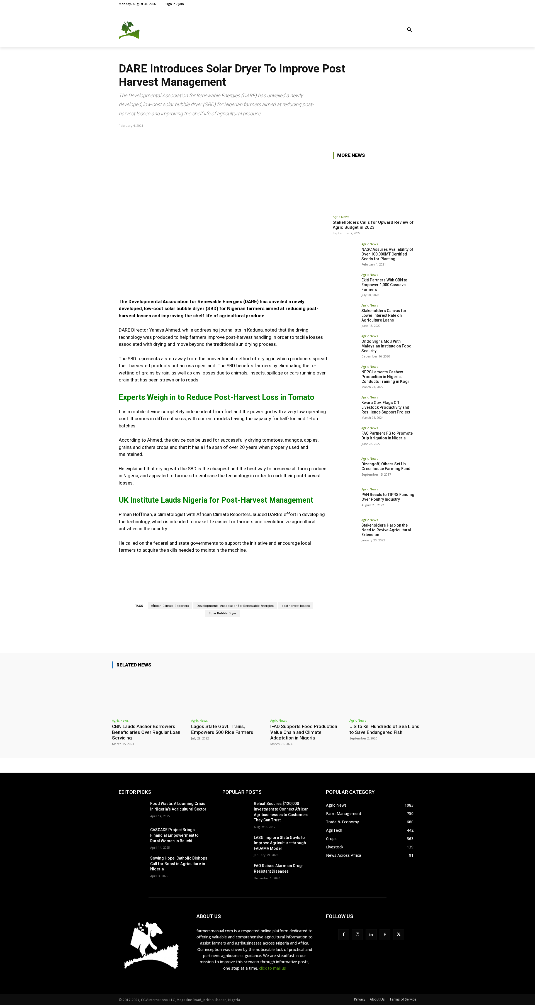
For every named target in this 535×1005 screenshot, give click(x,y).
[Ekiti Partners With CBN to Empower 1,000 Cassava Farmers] (345, 285)
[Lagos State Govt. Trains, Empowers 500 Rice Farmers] (228, 694)
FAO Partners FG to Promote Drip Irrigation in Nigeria (387, 435)
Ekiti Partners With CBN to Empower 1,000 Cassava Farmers (384, 285)
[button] (409, 30)
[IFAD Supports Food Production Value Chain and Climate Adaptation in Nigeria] (307, 694)
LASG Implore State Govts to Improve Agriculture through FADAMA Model (280, 843)
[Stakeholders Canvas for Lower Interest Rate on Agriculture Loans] (345, 316)
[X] (400, 4)
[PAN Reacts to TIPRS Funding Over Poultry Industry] (345, 500)
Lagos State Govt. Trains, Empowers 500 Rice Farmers (222, 729)
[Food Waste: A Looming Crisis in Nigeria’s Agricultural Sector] (132, 810)
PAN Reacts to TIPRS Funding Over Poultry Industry (387, 497)
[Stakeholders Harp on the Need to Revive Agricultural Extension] (345, 530)
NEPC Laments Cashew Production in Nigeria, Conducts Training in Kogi (385, 377)
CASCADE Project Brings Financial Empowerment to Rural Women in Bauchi (174, 835)
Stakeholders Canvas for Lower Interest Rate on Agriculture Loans (384, 315)
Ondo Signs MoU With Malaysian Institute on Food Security (386, 346)
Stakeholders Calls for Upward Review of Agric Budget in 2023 (373, 225)
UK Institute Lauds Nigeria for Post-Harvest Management (216, 500)
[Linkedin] (371, 934)
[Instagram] (394, 4)
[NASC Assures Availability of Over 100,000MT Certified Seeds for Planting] (345, 254)
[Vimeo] (406, 4)
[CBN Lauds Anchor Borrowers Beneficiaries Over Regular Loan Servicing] (149, 694)
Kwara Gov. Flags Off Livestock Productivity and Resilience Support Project (385, 407)
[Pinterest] (385, 934)
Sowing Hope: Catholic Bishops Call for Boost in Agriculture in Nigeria (178, 863)
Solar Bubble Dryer (222, 613)
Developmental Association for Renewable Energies (235, 606)
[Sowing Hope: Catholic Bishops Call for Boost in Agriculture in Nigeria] (132, 865)
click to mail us (272, 968)
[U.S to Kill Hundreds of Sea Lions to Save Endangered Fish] (386, 694)
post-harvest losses (295, 606)
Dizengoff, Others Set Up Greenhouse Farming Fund (385, 466)
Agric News (341, 216)
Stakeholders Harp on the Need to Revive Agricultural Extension (386, 530)
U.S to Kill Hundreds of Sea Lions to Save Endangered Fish (384, 729)
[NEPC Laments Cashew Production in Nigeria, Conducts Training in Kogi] (345, 377)
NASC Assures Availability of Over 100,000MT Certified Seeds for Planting (387, 254)
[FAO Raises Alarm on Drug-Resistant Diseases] (235, 872)
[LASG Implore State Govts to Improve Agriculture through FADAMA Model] (235, 844)
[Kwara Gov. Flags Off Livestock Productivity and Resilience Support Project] (345, 408)
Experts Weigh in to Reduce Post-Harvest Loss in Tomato (216, 397)
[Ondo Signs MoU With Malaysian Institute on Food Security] (345, 346)
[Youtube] (413, 4)
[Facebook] (388, 4)
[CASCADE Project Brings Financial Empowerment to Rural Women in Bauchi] (132, 836)
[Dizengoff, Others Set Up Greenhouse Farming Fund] (345, 469)
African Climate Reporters (170, 606)
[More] (410, 135)
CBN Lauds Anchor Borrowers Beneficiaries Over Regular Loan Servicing (146, 732)
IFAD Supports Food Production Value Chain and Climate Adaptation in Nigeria (303, 732)
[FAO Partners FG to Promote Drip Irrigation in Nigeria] (345, 438)
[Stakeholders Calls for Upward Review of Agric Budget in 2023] (374, 187)
